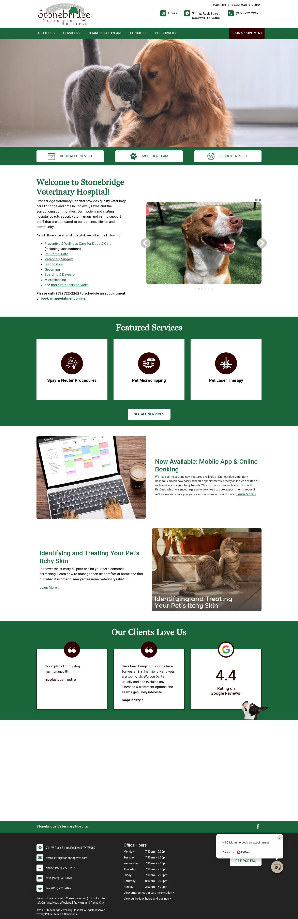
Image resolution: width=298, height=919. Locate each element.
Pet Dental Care (56, 254)
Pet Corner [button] (165, 33)
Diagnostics (54, 264)
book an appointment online (63, 298)
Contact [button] (137, 33)
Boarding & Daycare (105, 33)
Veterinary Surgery (59, 259)
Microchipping (55, 280)
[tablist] (203, 289)
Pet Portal (245, 861)
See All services (149, 414)
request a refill (234, 156)
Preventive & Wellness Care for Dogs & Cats (78, 243)
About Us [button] (45, 33)
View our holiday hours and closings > (147, 898)
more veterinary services (70, 285)
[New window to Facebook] (258, 827)
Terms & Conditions (65, 914)
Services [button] (71, 33)
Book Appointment (247, 33)
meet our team (155, 156)
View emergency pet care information (148, 892)
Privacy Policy (44, 914)
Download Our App (245, 5)
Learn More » (246, 494)
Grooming (52, 269)
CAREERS (219, 5)
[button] (277, 867)
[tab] (196, 289)
